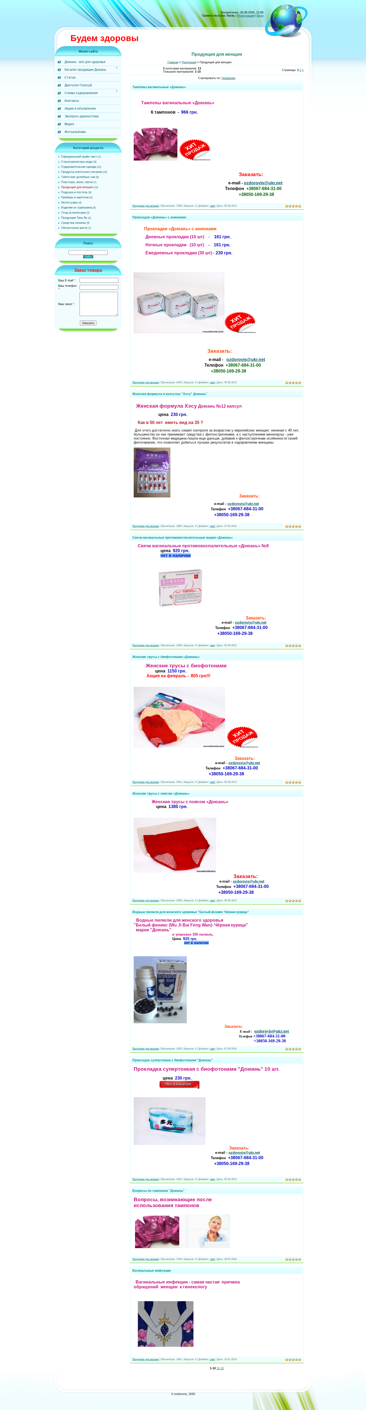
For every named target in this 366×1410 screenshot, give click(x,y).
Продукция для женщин (77, 187)
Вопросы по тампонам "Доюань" (158, 1191)
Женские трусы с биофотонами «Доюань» (166, 657)
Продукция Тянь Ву (74, 217)
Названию (228, 78)
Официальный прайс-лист (79, 156)
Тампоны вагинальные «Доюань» (159, 87)
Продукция (189, 62)
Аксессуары (69, 202)
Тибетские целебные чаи (78, 176)
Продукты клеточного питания (81, 171)
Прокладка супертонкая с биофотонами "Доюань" (172, 1060)
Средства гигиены (73, 222)
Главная (172, 62)
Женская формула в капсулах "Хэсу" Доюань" (169, 394)
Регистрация (245, 15)
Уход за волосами (73, 212)
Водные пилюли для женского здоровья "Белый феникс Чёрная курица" (190, 912)
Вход (260, 15)
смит (212, 205)
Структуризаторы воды (77, 161)
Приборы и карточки (75, 197)
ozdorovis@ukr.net (263, 183)
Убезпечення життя (74, 227)
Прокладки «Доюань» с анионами (159, 217)
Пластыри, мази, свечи (77, 182)
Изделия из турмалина (76, 207)
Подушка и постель (74, 192)
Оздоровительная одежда (78, 166)
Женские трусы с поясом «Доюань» (160, 793)
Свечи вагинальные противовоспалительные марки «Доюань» (182, 538)
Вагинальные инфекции (151, 1271)
